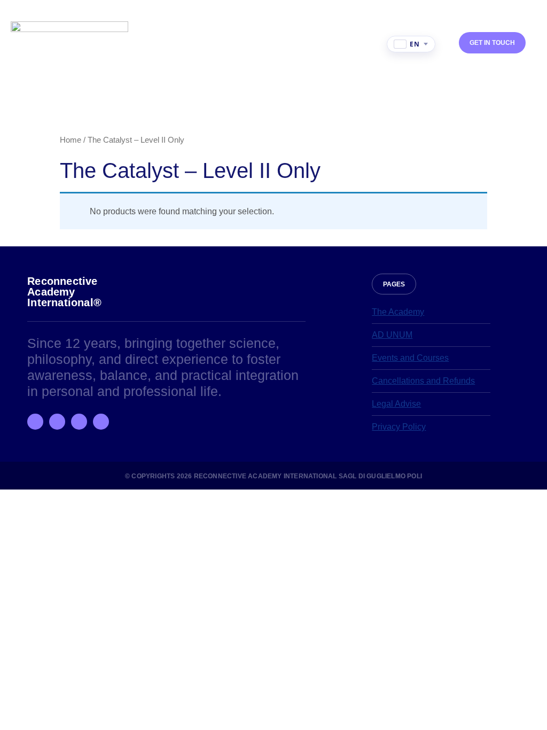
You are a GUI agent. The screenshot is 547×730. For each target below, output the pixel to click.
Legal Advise (396, 403)
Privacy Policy (399, 426)
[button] (379, 44)
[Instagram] (57, 422)
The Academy (398, 311)
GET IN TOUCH (492, 42)
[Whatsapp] (79, 422)
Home (70, 140)
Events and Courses (410, 357)
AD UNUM (392, 334)
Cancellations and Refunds (423, 380)
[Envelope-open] (101, 422)
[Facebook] (35, 422)
